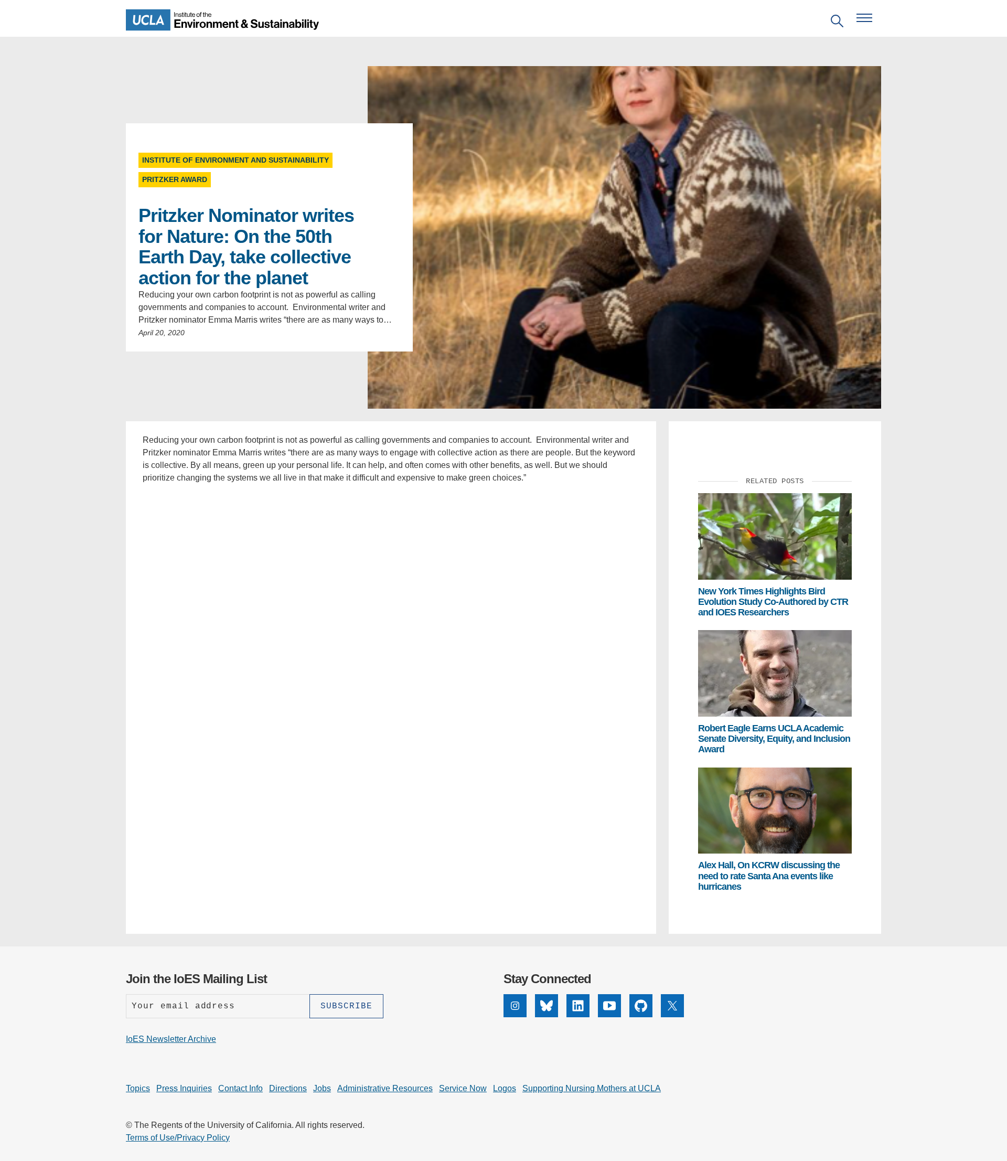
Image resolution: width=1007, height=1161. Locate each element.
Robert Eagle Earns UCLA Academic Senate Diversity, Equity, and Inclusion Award (774, 739)
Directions (288, 1088)
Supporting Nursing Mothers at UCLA (591, 1088)
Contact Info (240, 1088)
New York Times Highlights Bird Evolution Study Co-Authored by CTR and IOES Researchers (773, 602)
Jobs (322, 1088)
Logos (504, 1088)
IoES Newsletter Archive (171, 1039)
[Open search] (837, 23)
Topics (138, 1088)
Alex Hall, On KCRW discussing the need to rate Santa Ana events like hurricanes (769, 876)
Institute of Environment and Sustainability (235, 160)
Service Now (463, 1088)
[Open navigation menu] (864, 17)
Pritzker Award (174, 179)
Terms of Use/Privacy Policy (178, 1137)
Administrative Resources (385, 1088)
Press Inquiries (184, 1088)
